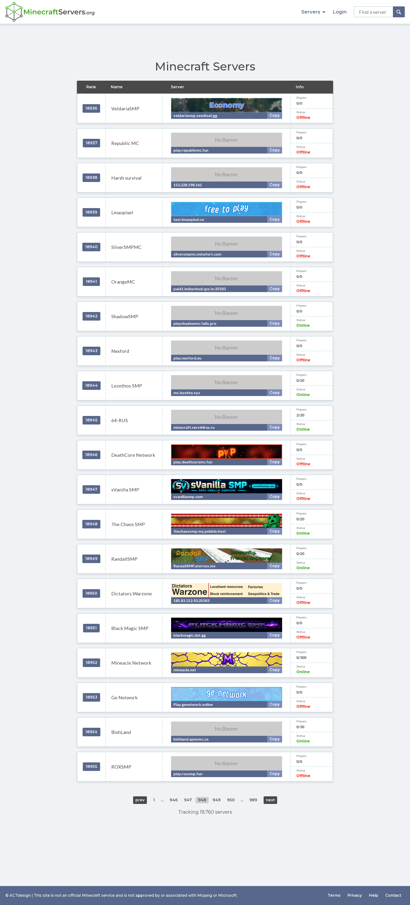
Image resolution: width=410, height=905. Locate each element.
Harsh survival (126, 178)
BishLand (121, 732)
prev (139, 800)
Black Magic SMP (130, 628)
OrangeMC (123, 282)
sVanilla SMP (125, 489)
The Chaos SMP (128, 524)
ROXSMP (121, 767)
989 (253, 800)
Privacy (355, 895)
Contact (393, 895)
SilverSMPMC (126, 247)
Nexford (120, 351)
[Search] (399, 11)
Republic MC (125, 143)
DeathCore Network (133, 455)
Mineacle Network (131, 663)
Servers (310, 12)
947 (188, 800)
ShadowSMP (124, 316)
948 (202, 800)
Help (373, 895)
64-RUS (119, 420)
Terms (334, 895)
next (270, 800)
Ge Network (124, 697)
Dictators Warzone (131, 593)
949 (217, 800)
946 (174, 800)
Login (340, 12)
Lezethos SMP (126, 385)
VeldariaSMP (125, 108)
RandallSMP (124, 559)
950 (231, 800)
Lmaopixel (122, 212)
